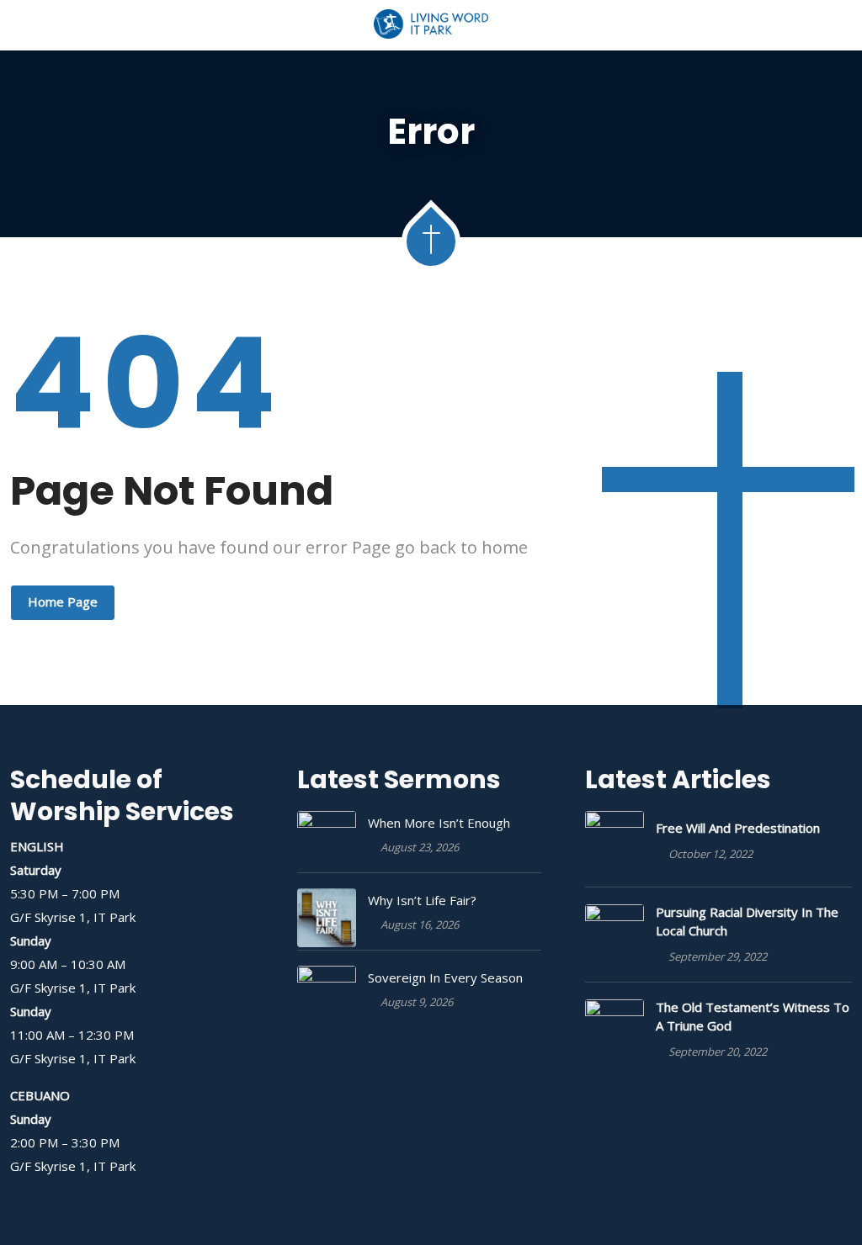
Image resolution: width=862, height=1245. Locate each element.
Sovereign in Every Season (445, 977)
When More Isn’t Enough (439, 822)
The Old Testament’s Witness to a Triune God (752, 1016)
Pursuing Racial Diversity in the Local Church (747, 921)
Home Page (63, 601)
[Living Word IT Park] (431, 25)
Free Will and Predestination (738, 827)
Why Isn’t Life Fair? (422, 900)
